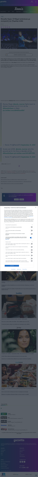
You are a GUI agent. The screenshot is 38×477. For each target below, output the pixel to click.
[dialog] (19, 238)
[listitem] (19, 224)
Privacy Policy (24, 269)
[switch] (31, 227)
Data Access (19, 269)
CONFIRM (12, 265)
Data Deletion (13, 269)
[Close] (36, 208)
